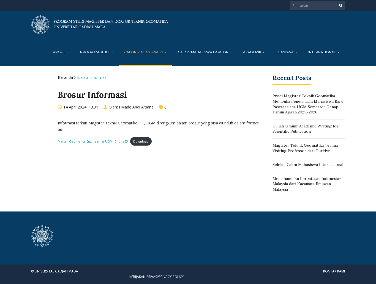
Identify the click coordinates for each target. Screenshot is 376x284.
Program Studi (95, 52)
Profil (59, 52)
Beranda (65, 77)
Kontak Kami (334, 271)
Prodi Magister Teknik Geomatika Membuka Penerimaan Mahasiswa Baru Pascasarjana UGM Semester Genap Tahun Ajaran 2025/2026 (308, 104)
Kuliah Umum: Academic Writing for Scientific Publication (306, 129)
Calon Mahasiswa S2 (144, 52)
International (322, 52)
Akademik (252, 52)
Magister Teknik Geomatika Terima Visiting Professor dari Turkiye (305, 148)
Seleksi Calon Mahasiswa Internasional (308, 164)
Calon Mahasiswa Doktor (203, 52)
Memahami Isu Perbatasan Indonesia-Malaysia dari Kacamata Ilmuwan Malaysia (307, 184)
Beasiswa (285, 52)
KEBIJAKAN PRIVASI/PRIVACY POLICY (156, 276)
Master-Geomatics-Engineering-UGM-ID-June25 (93, 141)
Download (141, 141)
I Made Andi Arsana (136, 107)
